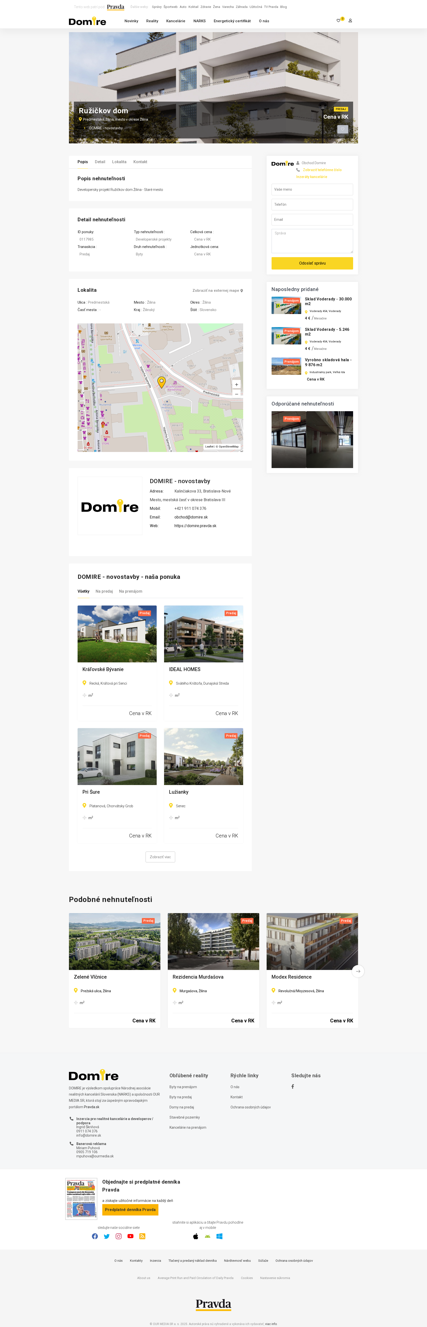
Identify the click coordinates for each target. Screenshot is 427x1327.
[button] (236, 394)
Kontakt (140, 161)
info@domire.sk (88, 1135)
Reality (152, 21)
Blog (283, 7)
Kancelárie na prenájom (188, 1127)
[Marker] (156, 376)
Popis (83, 161)
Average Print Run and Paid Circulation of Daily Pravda (196, 1278)
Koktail (193, 7)
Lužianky (179, 792)
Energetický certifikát (232, 21)
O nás (264, 21)
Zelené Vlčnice (90, 977)
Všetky (83, 591)
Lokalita (119, 161)
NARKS (199, 21)
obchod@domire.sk (191, 517)
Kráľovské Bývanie (103, 669)
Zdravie (205, 7)
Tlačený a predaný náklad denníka (193, 1260)
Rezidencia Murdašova (198, 977)
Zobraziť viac (160, 857)
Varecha (228, 7)
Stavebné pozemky (185, 1117)
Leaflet (209, 446)
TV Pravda (271, 7)
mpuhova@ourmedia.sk (95, 1156)
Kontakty (136, 1260)
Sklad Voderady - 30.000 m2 (328, 301)
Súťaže (263, 1260)
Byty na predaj (181, 1097)
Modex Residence (292, 977)
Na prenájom (130, 591)
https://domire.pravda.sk (195, 525)
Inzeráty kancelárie (311, 177)
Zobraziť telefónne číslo (322, 170)
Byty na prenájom (183, 1087)
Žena (216, 7)
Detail (100, 161)
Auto (183, 7)
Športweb (171, 7)
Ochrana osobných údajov (251, 1107)
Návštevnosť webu (237, 1260)
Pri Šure (91, 792)
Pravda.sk (91, 1107)
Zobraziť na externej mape (215, 290)
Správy (157, 7)
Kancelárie (175, 21)
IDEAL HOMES (184, 669)
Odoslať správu (312, 263)
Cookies (247, 1278)
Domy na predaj (182, 1107)
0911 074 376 (87, 1131)
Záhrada (242, 7)
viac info (271, 1324)
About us (143, 1278)
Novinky (131, 21)
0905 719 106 (87, 1152)
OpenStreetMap (229, 446)
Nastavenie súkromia (275, 1278)
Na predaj (104, 591)
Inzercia (155, 1260)
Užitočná (256, 7)
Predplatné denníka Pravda (130, 1209)
